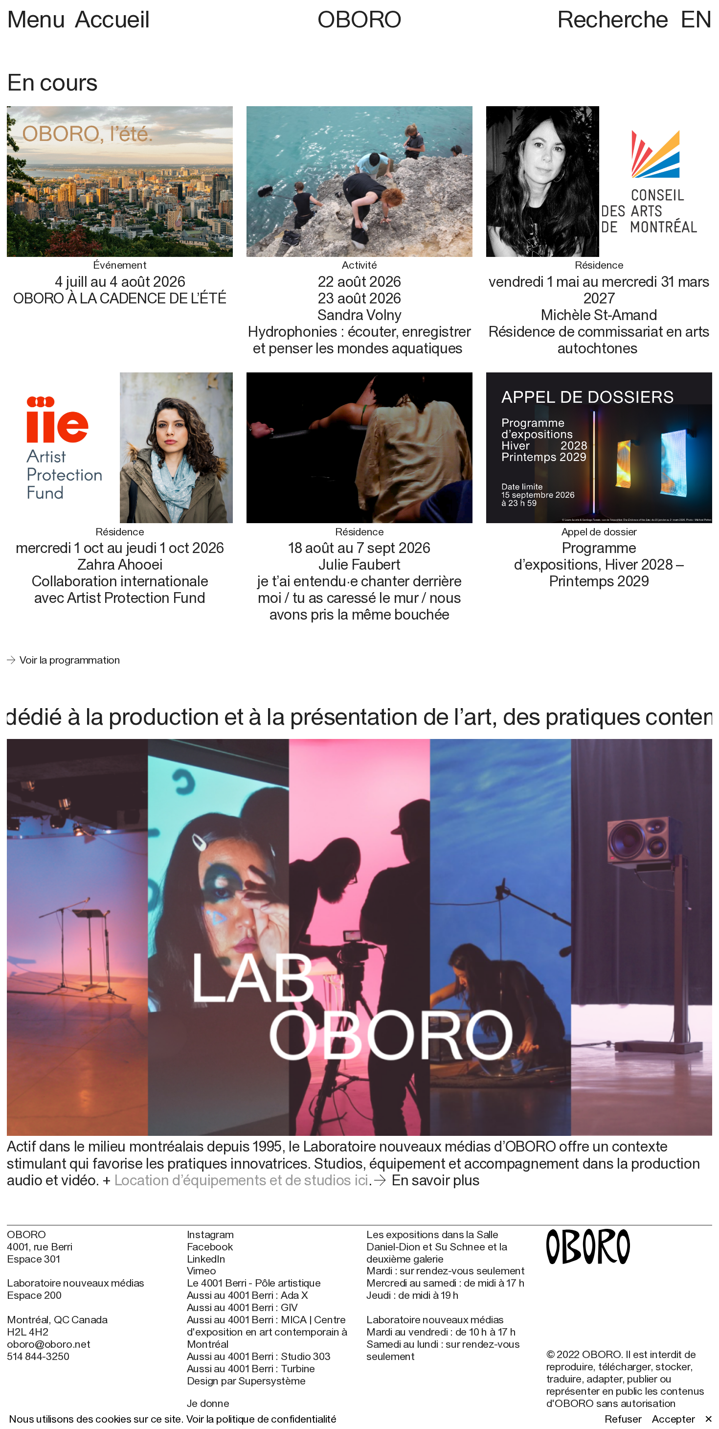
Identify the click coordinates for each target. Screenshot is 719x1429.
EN (696, 18)
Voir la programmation (70, 660)
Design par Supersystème (246, 1381)
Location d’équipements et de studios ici (241, 1180)
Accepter (673, 1419)
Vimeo (201, 1271)
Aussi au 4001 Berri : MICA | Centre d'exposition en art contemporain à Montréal (267, 1332)
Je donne (208, 1403)
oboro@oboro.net (48, 1344)
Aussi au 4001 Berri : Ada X (247, 1295)
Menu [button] (38, 18)
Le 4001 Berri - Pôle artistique (254, 1283)
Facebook (210, 1247)
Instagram (210, 1235)
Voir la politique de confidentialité (261, 1419)
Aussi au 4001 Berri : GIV (242, 1308)
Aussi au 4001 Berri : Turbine (251, 1369)
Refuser (623, 1419)
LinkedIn (206, 1259)
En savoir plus (435, 1180)
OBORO (359, 19)
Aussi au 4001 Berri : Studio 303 (259, 1356)
